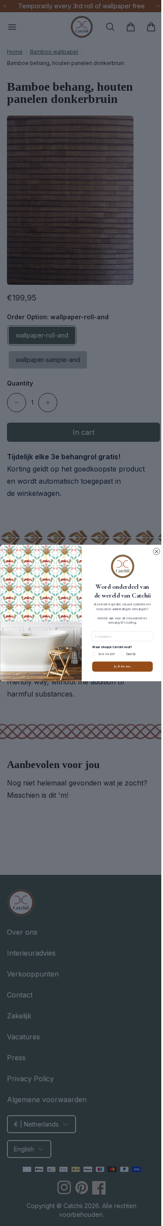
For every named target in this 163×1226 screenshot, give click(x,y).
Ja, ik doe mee (119, 666)
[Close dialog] (153, 551)
